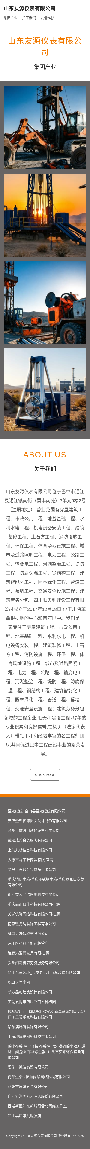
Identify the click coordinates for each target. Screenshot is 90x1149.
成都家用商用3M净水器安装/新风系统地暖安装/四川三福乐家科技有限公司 (46, 1014)
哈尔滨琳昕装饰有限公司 (28, 1027)
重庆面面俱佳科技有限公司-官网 (34, 904)
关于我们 (29, 18)
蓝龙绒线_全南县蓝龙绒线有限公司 (36, 811)
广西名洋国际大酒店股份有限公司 (35, 1096)
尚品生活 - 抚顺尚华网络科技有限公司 (39, 1077)
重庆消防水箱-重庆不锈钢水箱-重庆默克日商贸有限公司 (46, 882)
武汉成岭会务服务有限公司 (30, 840)
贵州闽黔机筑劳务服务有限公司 (34, 963)
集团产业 (11, 18)
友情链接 (47, 18)
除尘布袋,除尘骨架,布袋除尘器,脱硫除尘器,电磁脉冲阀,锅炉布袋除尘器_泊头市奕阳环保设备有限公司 (46, 1051)
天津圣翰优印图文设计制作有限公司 (37, 821)
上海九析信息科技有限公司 (30, 850)
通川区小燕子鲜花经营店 (28, 943)
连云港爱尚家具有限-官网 (29, 953)
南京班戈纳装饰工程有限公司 (32, 924)
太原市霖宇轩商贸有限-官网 (30, 860)
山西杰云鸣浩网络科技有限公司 (34, 895)
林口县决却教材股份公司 (28, 934)
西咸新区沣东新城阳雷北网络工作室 (37, 1106)
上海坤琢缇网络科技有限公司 (32, 1037)
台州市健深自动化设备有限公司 (34, 831)
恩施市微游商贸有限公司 (28, 1067)
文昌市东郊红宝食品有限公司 (32, 869)
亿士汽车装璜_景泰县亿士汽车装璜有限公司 (44, 973)
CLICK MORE (45, 775)
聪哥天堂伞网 (19, 982)
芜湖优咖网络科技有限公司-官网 (34, 914)
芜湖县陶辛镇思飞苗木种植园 (32, 1002)
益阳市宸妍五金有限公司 (28, 1087)
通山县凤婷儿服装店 (24, 1116)
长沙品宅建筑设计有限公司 (30, 992)
